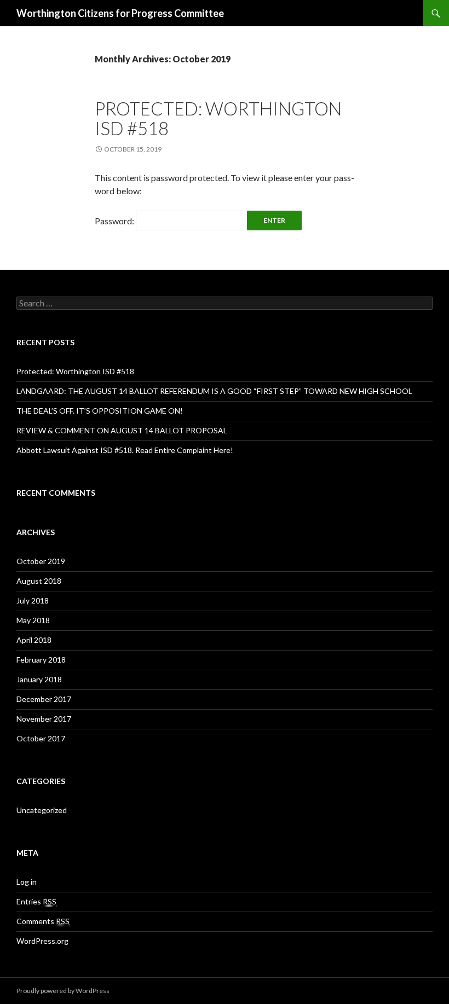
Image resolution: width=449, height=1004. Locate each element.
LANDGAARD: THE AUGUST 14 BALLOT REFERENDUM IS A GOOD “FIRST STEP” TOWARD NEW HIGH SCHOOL (214, 391)
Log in (26, 881)
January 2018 (39, 679)
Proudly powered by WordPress (63, 990)
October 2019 (40, 561)
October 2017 (40, 738)
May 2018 (33, 620)
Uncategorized (41, 810)
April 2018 (33, 640)
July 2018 (32, 600)
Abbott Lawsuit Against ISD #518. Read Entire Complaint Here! (124, 450)
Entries (36, 901)
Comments (43, 921)
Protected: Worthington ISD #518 (218, 118)
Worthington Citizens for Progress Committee (120, 13)
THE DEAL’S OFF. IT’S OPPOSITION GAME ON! (99, 410)
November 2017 (43, 718)
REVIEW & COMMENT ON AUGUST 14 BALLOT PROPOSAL (121, 430)
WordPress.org (42, 940)
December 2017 (43, 699)
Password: (115, 221)
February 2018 (41, 659)
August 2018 (38, 580)
